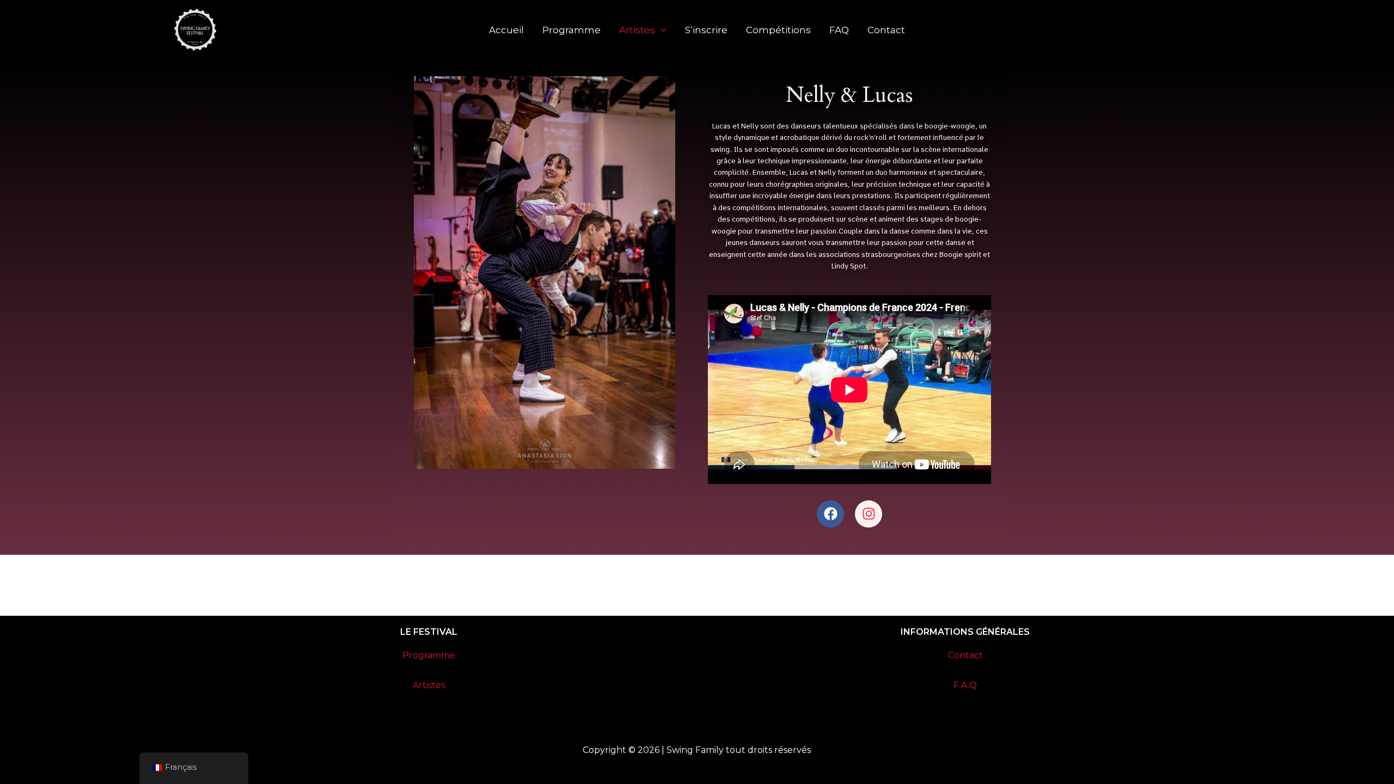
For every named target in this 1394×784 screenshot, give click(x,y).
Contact (886, 29)
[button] (660, 30)
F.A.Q (965, 685)
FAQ (839, 29)
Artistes (637, 29)
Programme (571, 29)
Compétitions (778, 29)
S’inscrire (706, 29)
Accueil (506, 29)
